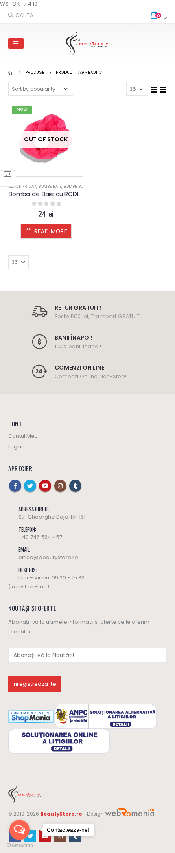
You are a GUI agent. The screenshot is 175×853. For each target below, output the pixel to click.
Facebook (15, 486)
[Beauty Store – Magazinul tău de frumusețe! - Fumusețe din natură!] (87, 43)
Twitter (30, 486)
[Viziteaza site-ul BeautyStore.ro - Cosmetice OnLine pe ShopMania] (31, 716)
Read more (50, 231)
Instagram (60, 486)
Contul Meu (23, 436)
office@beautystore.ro (48, 557)
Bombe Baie (49, 186)
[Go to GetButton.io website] (20, 845)
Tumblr (75, 486)
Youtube (45, 486)
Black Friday (22, 186)
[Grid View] (154, 88)
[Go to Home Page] (11, 72)
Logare (17, 446)
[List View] (163, 88)
